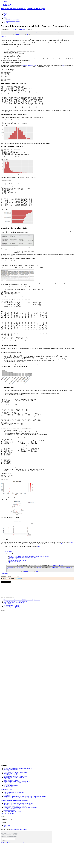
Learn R (5, 17)
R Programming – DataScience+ (19, 31)
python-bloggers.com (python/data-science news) (16, 800)
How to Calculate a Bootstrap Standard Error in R (15, 777)
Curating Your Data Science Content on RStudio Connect (17, 781)
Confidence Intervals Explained (11, 785)
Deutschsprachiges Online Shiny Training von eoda (15, 776)
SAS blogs (6, 826)
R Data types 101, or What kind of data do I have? (15, 772)
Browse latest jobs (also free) (13, 21)
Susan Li (17, 29)
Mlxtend (71, 542)
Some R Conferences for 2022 (11, 780)
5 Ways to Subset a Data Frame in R (12, 606)
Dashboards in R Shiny (9, 603)
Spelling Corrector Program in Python (12, 811)
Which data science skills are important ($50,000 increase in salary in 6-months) (22, 600)
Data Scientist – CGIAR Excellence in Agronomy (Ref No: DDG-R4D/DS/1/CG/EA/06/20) (25, 796)
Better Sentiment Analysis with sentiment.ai (14, 602)
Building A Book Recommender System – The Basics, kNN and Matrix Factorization (29, 556)
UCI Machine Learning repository (29, 65)
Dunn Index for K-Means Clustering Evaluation (15, 806)
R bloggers (22, 29)
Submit (3, 840)
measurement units (8, 784)
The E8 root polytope (8, 786)
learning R (39, 567)
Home (5, 11)
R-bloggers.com (10, 567)
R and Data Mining (8, 551)
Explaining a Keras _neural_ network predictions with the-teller (18, 803)
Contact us (6, 22)
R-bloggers (36, 31)
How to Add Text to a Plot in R (11, 769)
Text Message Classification (15, 559)
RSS (5, 14)
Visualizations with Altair (9, 810)
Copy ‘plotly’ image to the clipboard (12, 774)
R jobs (5, 18)
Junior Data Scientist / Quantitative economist (14, 792)
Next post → (4, 574)
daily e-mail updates (20, 567)
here (57, 31)
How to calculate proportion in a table (12, 771)
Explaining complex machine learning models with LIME (22, 557)
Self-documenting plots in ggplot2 (11, 605)
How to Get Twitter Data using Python (12, 808)
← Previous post (4, 573)
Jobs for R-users (8, 789)
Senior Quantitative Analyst (10, 793)
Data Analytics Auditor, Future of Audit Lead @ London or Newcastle (20, 797)
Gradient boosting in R (14, 561)
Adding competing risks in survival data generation (15, 782)
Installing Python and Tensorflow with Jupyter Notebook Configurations (20, 807)
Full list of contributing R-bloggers (9, 813)
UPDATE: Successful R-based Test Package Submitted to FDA (18, 768)
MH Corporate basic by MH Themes (18, 829)
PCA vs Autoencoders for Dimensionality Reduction (16, 601)
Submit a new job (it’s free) (12, 19)
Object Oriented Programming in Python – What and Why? (17, 804)
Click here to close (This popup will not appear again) (13, 842)
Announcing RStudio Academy (11, 773)
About (5, 13)
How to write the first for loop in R (12, 607)
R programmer (7, 795)
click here (17, 34)
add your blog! (7, 15)
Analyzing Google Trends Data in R (17, 560)
